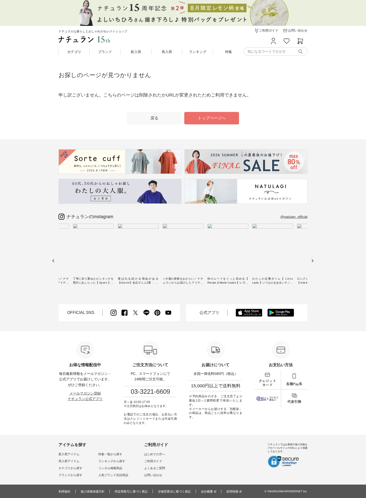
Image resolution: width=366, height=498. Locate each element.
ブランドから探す (70, 475)
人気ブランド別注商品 (113, 475)
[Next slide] (312, 260)
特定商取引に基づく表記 (131, 491)
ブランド (105, 51)
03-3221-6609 (150, 391)
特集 (228, 51)
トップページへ (212, 118)
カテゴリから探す (70, 468)
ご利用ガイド (153, 461)
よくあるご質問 (154, 468)
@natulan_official (293, 216)
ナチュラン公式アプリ (85, 398)
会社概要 (207, 491)
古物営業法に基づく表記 (174, 491)
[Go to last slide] (53, 260)
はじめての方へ (154, 454)
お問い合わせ (153, 475)
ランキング (197, 51)
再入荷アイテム (69, 461)
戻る (154, 118)
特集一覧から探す (110, 454)
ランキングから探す (111, 461)
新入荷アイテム (69, 454)
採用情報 (232, 491)
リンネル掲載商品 (110, 468)
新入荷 (136, 51)
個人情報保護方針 (93, 491)
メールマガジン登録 (85, 393)
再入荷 (167, 51)
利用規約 (64, 491)
